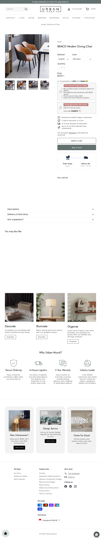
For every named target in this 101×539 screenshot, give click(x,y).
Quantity (61, 64)
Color (74, 55)
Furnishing (89, 18)
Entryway (11, 18)
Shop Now (10, 337)
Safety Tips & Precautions (49, 488)
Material (61, 55)
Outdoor (76, 18)
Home (59, 42)
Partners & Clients (20, 476)
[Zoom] (27, 56)
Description (13, 209)
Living (22, 18)
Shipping (72, 133)
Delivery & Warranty (17, 214)
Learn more (19, 448)
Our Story (17, 473)
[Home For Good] (81, 421)
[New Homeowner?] (19, 420)
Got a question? (15, 219)
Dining (31, 18)
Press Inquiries (19, 479)
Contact (42, 473)
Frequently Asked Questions (49, 476)
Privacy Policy (44, 491)
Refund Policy (44, 485)
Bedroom (42, 18)
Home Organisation (50, 25)
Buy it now (77, 147)
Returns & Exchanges (47, 482)
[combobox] (17, 9)
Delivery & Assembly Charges (50, 479)
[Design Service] (50, 417)
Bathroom (54, 18)
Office (66, 18)
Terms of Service (45, 494)
